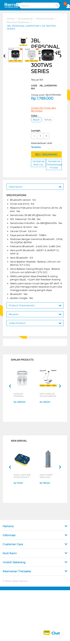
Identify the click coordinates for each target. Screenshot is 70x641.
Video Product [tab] (17, 323)
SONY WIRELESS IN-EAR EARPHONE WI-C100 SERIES (48, 395)
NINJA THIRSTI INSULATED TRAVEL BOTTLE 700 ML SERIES (47, 476)
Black (36, 119)
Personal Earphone (18, 22)
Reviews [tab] (13, 314)
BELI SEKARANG (46, 154)
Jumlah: (36, 130)
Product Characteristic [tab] (22, 305)
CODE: (44, 87)
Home (10, 18)
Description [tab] (15, 186)
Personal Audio (45, 18)
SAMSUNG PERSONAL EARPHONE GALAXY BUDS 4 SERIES (21, 395)
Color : (34, 115)
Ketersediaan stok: (42, 145)
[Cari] (57, 5)
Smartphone (25, 18)
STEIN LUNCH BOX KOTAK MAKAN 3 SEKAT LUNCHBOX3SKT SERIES (22, 476)
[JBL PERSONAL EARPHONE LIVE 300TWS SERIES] (23, 41)
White (47, 119)
